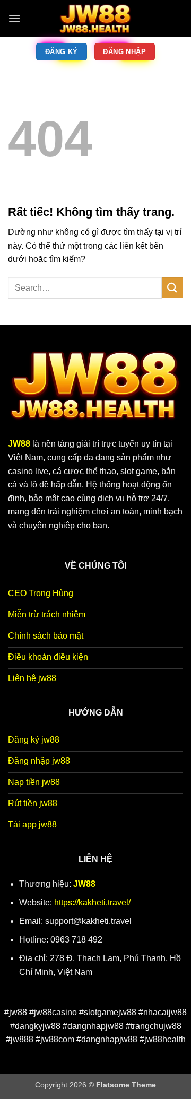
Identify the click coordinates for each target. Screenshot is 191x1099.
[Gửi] (172, 287)
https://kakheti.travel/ (92, 902)
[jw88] (95, 18)
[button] (14, 18)
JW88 (84, 883)
